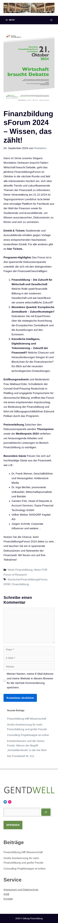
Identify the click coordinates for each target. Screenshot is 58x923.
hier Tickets (14, 248)
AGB (6, 894)
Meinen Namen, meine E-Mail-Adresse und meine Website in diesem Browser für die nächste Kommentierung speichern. (30, 680)
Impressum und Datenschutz (21, 889)
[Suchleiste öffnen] (51, 20)
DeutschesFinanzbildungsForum (27, 579)
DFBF (7, 584)
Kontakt (8, 898)
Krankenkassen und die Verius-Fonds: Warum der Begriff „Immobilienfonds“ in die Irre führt (26, 745)
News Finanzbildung (20, 569)
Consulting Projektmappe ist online (28, 735)
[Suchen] (46, 812)
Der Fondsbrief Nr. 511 (20, 756)
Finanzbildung (20, 584)
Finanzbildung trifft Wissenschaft (26, 718)
